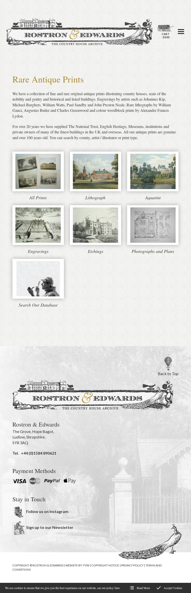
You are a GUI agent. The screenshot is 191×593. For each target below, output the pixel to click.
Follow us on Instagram (47, 511)
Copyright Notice (105, 565)
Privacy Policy (132, 565)
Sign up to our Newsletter (49, 527)
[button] (181, 32)
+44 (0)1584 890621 (38, 453)
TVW (86, 565)
